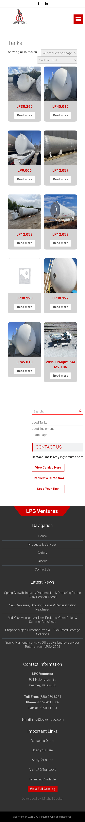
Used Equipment (43, 429)
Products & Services (42, 544)
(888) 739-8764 (50, 697)
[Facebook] (38, 3)
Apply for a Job (42, 760)
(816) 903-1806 (48, 702)
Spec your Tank (42, 750)
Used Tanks (39, 422)
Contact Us (42, 569)
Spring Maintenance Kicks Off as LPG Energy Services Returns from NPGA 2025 (42, 645)
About (42, 561)
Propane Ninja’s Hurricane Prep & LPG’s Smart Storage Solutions (42, 632)
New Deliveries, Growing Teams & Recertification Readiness (42, 607)
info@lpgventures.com (48, 719)
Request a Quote (42, 741)
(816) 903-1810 (46, 708)
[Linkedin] (46, 3)
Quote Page (39, 435)
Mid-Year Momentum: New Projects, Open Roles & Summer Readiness (42, 620)
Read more (24, 115)
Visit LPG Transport (42, 770)
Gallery (42, 553)
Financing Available (42, 779)
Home (42, 536)
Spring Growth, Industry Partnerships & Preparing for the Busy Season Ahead (42, 595)
